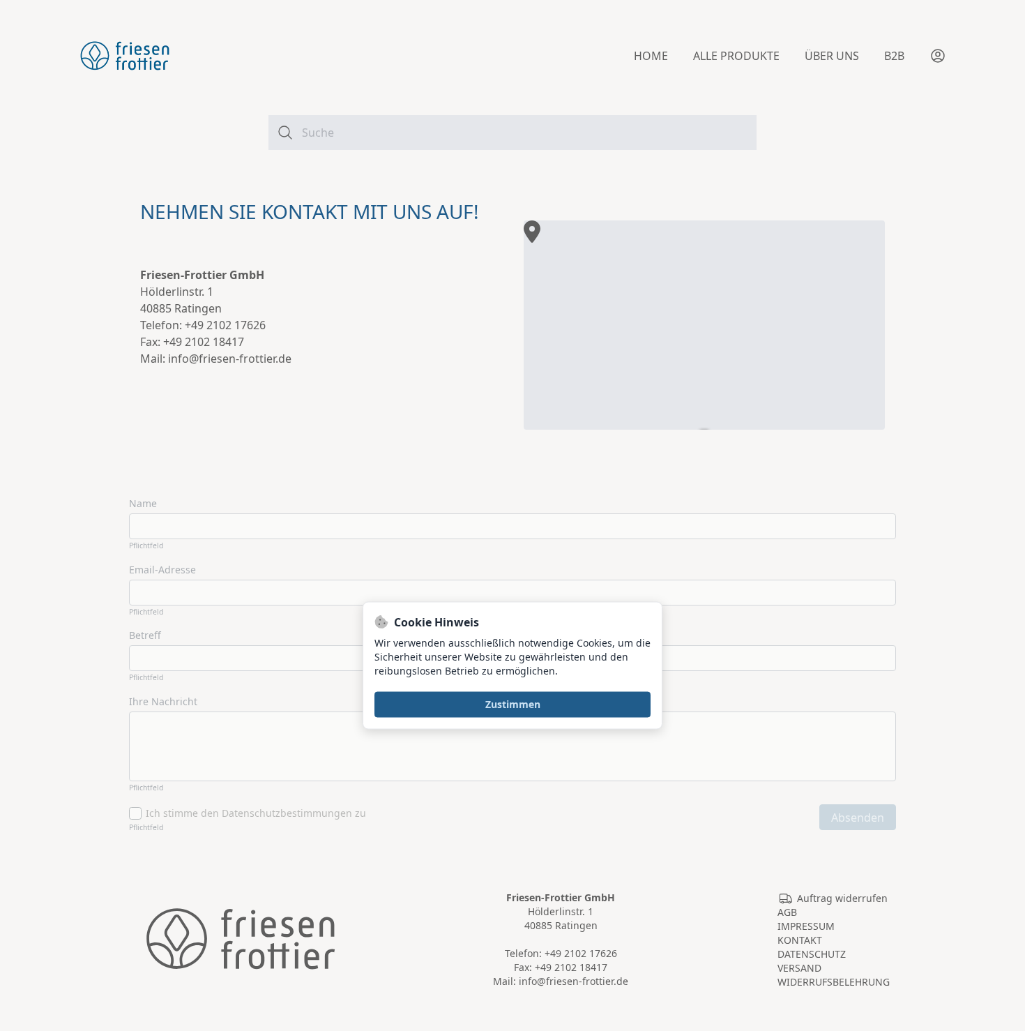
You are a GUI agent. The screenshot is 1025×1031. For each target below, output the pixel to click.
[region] (704, 325)
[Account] (938, 56)
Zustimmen (512, 704)
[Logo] (124, 55)
